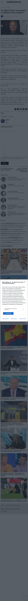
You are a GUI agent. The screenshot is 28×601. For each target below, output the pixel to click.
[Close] (25, 282)
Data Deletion (5, 318)
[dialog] (14, 300)
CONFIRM (8, 313)
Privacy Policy (22, 318)
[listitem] (14, 309)
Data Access (14, 318)
